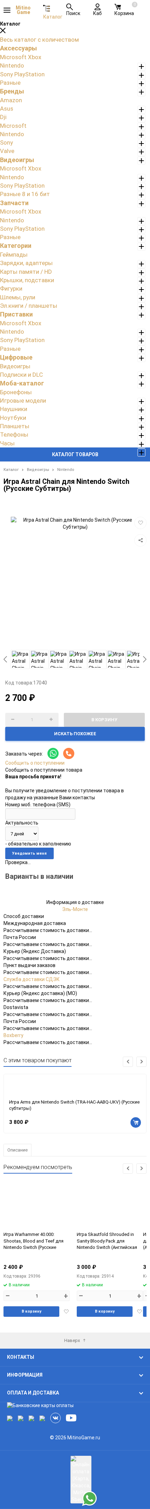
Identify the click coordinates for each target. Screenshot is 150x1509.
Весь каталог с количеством (39, 39)
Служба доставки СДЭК (31, 979)
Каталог (11, 469)
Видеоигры (38, 469)
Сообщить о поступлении (35, 763)
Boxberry (13, 1035)
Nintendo (65, 469)
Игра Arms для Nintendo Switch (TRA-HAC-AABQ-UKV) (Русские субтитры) (74, 1105)
